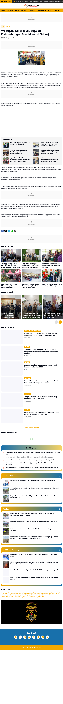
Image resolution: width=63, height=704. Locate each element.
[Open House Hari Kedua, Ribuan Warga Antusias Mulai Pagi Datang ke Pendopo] (6, 160)
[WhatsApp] (12, 231)
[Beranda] (3, 26)
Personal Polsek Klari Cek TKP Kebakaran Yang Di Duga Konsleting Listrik (30, 460)
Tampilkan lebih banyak (31, 427)
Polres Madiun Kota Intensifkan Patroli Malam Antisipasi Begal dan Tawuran (41, 413)
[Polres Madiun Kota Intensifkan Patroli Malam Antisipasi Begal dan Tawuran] (12, 416)
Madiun (27, 346)
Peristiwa (10, 10)
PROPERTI (27, 378)
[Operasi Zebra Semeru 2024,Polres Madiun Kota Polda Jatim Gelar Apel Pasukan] (6, 490)
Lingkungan (32, 10)
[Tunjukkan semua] (60, 476)
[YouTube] (29, 637)
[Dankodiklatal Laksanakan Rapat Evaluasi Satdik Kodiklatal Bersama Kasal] (6, 557)
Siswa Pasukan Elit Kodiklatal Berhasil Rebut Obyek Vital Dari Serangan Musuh (34, 578)
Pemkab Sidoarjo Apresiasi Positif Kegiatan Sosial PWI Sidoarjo (51, 265)
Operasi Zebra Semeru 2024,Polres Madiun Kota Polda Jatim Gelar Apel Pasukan (34, 489)
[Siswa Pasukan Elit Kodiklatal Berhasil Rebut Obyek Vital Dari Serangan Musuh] (6, 580)
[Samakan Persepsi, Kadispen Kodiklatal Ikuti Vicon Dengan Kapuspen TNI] (6, 572)
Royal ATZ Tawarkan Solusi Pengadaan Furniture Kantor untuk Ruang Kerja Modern (42, 382)
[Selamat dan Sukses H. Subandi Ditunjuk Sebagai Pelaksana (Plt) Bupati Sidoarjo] (36, 160)
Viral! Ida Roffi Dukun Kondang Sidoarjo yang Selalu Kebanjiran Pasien (29, 457)
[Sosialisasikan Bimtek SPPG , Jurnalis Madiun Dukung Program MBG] (6, 483)
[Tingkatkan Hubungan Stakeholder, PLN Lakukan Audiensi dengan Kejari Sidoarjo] (31, 255)
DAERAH (50, 10)
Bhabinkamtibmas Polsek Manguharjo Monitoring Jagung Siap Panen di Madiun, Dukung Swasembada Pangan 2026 (34, 537)
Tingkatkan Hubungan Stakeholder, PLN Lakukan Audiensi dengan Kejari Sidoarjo (30, 265)
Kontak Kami (19, 642)
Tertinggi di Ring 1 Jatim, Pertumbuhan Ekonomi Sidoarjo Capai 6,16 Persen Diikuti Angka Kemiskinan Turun (10, 265)
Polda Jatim (42, 10)
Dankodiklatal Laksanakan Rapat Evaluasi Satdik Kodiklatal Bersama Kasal (33, 555)
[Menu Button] (2, 5)
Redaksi (13, 642)
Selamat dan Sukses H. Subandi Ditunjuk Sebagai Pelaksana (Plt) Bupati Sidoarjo (49, 159)
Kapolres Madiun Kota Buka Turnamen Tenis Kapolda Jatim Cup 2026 (40, 366)
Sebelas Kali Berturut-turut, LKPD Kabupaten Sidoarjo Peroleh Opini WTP (50, 151)
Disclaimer (49, 642)
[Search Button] (60, 5)
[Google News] (33, 637)
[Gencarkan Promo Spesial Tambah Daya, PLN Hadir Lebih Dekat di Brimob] (36, 145)
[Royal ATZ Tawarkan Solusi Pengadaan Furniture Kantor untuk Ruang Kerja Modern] (12, 384)
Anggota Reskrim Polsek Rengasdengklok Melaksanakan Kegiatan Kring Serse (32, 467)
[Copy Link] (15, 231)
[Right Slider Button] (61, 10)
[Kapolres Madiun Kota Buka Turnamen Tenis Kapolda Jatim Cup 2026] (12, 368)
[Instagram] (24, 637)
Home (3, 10)
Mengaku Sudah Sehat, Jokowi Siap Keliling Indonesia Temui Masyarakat (40, 398)
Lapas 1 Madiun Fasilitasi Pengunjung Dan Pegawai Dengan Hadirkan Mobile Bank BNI (33, 453)
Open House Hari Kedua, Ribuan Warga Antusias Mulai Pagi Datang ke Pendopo (20, 159)
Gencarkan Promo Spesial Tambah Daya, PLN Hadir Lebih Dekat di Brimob (49, 144)
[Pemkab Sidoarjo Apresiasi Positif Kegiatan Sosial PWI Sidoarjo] (52, 255)
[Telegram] (8, 231)
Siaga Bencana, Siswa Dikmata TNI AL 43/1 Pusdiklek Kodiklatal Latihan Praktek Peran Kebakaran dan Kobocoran (34, 563)
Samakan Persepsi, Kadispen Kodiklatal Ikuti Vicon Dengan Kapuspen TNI (34, 570)
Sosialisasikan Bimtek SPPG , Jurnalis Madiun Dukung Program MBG (32, 480)
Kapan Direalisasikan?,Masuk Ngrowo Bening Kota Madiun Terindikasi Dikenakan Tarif (33, 496)
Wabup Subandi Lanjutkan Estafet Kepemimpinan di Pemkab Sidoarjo (19, 151)
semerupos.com (36, 647)
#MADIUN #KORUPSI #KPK (33, 331)
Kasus (17, 10)
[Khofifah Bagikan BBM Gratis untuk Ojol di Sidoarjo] (6, 145)
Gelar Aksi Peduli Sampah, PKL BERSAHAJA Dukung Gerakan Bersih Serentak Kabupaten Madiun (41, 351)
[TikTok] (38, 637)
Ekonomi (23, 10)
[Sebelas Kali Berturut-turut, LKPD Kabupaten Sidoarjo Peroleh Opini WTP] (36, 152)
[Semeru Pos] (31, 6)
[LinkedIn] (42, 637)
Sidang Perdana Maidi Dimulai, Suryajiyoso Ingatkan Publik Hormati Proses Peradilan (24, 1)
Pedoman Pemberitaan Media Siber (35, 642)
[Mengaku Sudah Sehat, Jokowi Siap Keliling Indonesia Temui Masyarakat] (12, 400)
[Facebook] (2, 231)
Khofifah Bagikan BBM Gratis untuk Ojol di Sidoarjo (20, 143)
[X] (5, 231)
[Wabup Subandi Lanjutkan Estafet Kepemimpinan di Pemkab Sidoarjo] (6, 152)
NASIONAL (28, 394)
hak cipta (29, 647)
